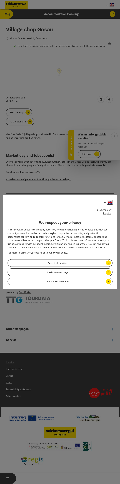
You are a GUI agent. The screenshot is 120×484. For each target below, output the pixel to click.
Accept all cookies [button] (57, 262)
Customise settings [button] (57, 272)
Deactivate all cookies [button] (58, 281)
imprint (107, 213)
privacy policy (104, 209)
